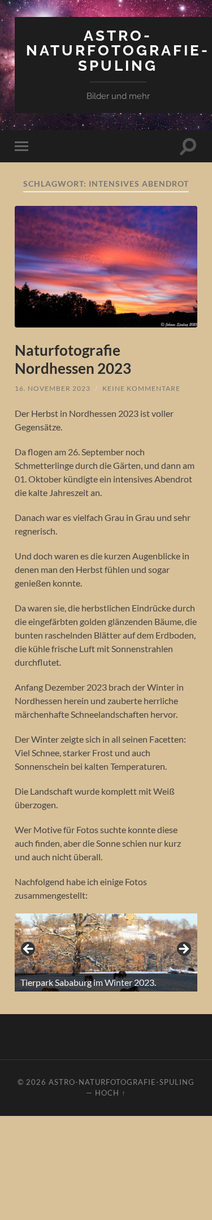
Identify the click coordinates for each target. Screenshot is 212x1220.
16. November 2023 (52, 388)
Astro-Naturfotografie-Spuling (118, 50)
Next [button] (183, 949)
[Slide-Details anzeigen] (106, 952)
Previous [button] (28, 949)
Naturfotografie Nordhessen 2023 (73, 359)
